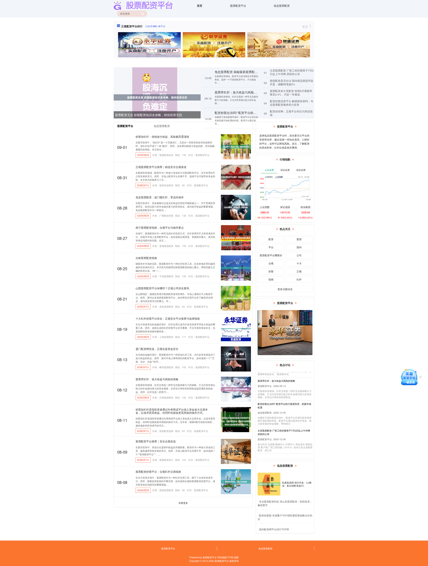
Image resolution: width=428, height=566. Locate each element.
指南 (271, 279)
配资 (271, 239)
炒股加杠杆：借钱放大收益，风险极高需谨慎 (162, 137)
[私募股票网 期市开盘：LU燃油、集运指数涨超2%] (269, 484)
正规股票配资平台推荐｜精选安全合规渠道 (161, 167)
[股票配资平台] (143, 5)
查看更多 (183, 503)
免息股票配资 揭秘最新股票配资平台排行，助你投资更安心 (254, 72)
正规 (299, 271)
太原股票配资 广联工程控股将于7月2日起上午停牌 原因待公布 (292, 72)
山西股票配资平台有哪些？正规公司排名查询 (162, 288)
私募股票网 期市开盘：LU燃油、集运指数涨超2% (296, 484)
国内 (299, 247)
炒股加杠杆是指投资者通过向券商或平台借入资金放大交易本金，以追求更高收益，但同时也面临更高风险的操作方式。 (172, 411)
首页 (199, 6)
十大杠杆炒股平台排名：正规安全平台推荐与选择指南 (168, 318)
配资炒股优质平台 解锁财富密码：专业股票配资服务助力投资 (291, 103)
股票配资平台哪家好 (271, 255)
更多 (305, 26)
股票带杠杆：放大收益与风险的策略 (239, 92)
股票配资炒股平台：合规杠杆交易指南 (158, 472)
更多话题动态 (285, 289)
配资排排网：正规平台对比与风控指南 (291, 113)
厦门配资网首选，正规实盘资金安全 (157, 349)
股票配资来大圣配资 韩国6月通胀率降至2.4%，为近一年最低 (291, 92)
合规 (271, 263)
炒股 (271, 271)
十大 (299, 263)
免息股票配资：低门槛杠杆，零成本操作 (160, 197)
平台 (271, 247)
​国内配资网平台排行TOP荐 (274, 529)
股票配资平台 (238, 6)
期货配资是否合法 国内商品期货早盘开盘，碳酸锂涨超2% (291, 82)
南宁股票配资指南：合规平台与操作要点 (160, 227)
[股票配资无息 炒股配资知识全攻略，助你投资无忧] (157, 97)
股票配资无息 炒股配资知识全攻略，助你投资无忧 (148, 115)
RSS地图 (222, 557)
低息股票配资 (282, 6)
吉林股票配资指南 (146, 258)
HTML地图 (233, 557)
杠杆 (299, 279)
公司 (299, 255)
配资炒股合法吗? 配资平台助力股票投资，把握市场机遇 (252, 112)
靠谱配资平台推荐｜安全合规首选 (156, 441)
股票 (299, 239)
